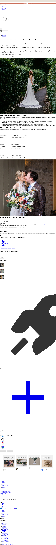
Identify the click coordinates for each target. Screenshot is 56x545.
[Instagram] (3, 505)
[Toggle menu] (1, 4)
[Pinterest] (3, 507)
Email (1, 253)
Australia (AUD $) (3, 520)
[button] (3, 451)
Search (3, 481)
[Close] (1, 29)
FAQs (3, 486)
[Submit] (1, 31)
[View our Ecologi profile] (4, 494)
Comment (1, 257)
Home (3, 6)
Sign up (1, 502)
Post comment (2, 258)
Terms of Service (4, 483)
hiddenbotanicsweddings (5, 544)
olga (18, 467)
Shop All (3, 34)
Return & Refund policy (5, 485)
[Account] (6, 4)
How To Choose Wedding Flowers (6, 490)
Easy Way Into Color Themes (6, 491)
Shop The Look (4, 8)
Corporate (3, 482)
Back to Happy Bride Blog (7, 248)
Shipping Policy (4, 484)
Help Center (3, 487)
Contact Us (3, 9)
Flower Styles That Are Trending (6, 492)
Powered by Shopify (12, 544)
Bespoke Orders (4, 7)
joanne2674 (45, 469)
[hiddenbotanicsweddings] (4, 26)
